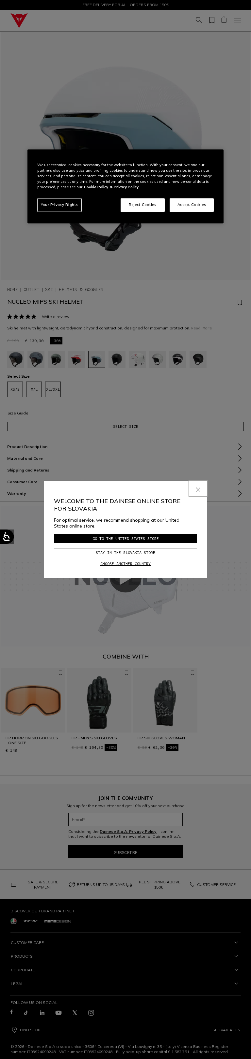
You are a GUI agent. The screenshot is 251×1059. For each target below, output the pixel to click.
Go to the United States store (125, 538)
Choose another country (125, 563)
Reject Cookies (143, 204)
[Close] (198, 488)
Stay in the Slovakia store (125, 552)
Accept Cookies (191, 204)
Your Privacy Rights (59, 204)
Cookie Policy (96, 187)
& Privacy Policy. (124, 187)
